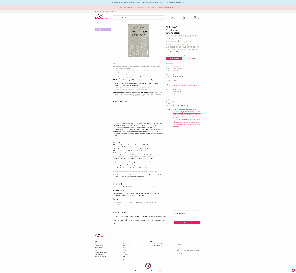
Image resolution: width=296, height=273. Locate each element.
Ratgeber (175, 112)
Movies (124, 245)
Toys (124, 252)
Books (100, 29)
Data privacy (98, 249)
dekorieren (194, 117)
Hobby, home (180, 84)
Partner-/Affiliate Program (101, 252)
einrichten (189, 117)
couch (174, 124)
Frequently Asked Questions (157, 243)
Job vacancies (98, 251)
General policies (99, 247)
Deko (178, 116)
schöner (181, 119)
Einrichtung (175, 111)
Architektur (175, 109)
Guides (174, 84)
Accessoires (176, 125)
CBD (124, 256)
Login (184, 18)
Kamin (189, 111)
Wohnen (175, 116)
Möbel (192, 111)
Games (124, 247)
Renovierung (186, 119)
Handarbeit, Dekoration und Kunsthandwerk (187, 121)
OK (183, 2)
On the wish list (192, 58)
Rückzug (193, 122)
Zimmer (198, 119)
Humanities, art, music (178, 85)
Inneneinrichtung (188, 112)
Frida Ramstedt (176, 66)
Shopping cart (195, 18)
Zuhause (195, 114)
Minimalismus (188, 116)
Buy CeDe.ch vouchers (100, 256)
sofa (198, 122)
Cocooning (179, 124)
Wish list (173, 18)
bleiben (193, 116)
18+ (123, 260)
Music (124, 243)
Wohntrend (190, 124)
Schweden (197, 111)
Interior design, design (192, 85)
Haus (183, 109)
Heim (186, 122)
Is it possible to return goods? (157, 245)
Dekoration (181, 111)
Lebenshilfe (180, 112)
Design (180, 109)
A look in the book (138, 58)
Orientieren (179, 117)
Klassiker (182, 116)
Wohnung (187, 109)
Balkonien (182, 122)
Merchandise (126, 251)
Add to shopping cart (174, 58)
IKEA (189, 122)
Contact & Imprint (99, 243)
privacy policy (132, 2)
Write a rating (187, 222)
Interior (184, 117)
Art (185, 85)
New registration (99, 254)
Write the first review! (170, 25)
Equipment (125, 254)
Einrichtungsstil (196, 124)
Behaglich (184, 124)
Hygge (174, 121)
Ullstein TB (175, 70)
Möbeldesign (193, 109)
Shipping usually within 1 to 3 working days (177, 55)
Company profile (99, 245)
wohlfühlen (189, 114)
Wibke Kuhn (176, 68)
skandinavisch (193, 119)
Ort (196, 122)
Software (125, 258)
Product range (103, 26)
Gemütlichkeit (176, 122)
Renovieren (175, 119)
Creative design (188, 84)
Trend (186, 111)
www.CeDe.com (131, 7)
